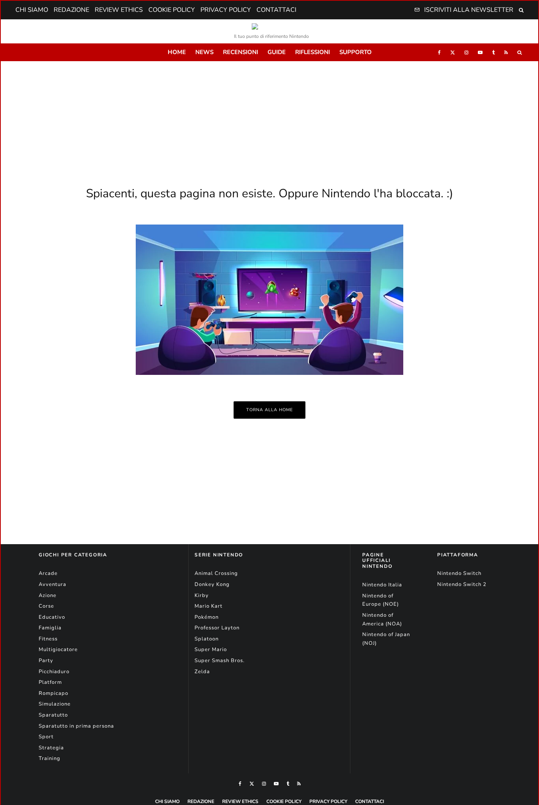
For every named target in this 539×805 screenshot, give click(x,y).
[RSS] (506, 52)
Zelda (202, 671)
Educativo (52, 617)
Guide (277, 52)
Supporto (355, 52)
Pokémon (207, 617)
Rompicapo (53, 693)
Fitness (48, 638)
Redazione (71, 10)
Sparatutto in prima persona (76, 726)
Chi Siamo (31, 10)
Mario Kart (209, 606)
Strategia (51, 747)
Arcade (48, 573)
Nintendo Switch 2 (462, 584)
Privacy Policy (225, 10)
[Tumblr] (493, 52)
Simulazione (55, 704)
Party (46, 660)
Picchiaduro (54, 671)
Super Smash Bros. (220, 660)
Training (49, 758)
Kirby (202, 595)
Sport (46, 736)
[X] (452, 52)
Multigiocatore (58, 649)
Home (177, 52)
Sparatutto (53, 715)
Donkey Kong (212, 584)
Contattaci (276, 10)
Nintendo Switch (459, 573)
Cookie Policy (171, 10)
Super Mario (211, 649)
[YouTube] (480, 52)
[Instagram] (466, 52)
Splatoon (207, 638)
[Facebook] (439, 52)
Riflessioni (312, 52)
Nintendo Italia (382, 584)
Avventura (52, 584)
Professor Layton (217, 627)
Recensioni (240, 52)
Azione (47, 595)
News (204, 52)
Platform (50, 682)
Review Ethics (119, 10)
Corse (46, 606)
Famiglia (50, 627)
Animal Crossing (216, 573)
